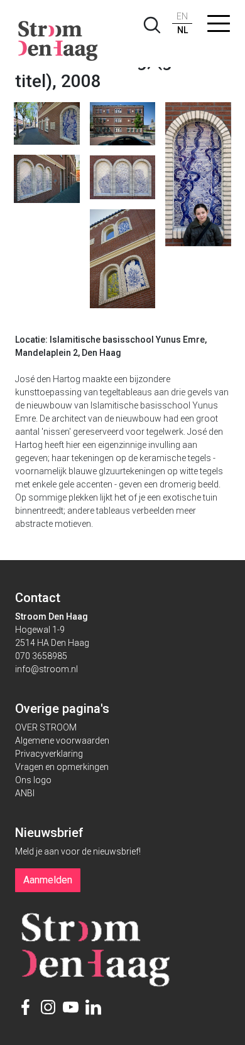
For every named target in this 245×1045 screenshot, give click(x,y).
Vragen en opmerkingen (62, 767)
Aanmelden (47, 880)
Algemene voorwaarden (62, 741)
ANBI (25, 793)
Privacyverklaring (49, 754)
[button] (218, 26)
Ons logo (33, 780)
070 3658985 (41, 656)
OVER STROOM (46, 727)
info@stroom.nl (46, 669)
